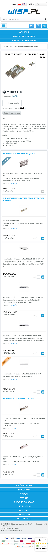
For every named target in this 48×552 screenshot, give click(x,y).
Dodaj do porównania (12, 113)
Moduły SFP (24, 46)
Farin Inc (19, 530)
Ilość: (4, 118)
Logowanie (31, 26)
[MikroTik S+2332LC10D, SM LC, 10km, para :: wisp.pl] (15, 84)
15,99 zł (20, 108)
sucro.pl (12, 530)
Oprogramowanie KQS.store (11, 528)
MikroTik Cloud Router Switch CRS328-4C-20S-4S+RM (23, 297)
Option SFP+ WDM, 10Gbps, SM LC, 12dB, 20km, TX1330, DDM (24, 419)
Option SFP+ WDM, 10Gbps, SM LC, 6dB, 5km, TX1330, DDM (23, 458)
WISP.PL (24, 11)
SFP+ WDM (34, 46)
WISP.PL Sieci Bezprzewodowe (13, 524)
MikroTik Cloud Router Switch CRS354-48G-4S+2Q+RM (23, 259)
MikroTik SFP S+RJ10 (11, 220)
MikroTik (14, 96)
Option (13, 428)
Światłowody (14, 46)
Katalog (5, 46)
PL (19, 4)
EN (23, 4)
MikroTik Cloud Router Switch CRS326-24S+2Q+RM (22, 335)
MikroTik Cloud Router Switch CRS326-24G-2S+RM (22, 374)
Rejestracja (38, 26)
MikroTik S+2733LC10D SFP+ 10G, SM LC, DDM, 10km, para (22, 174)
